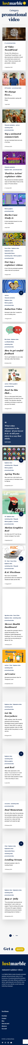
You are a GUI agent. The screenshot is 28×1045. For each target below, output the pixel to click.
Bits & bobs (7, 339)
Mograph (16, 465)
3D (5, 516)
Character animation (10, 125)
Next (17, 935)
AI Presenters (8, 88)
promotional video (11, 43)
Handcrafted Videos (10, 253)
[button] (24, 3)
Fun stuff (4, 1028)
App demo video (9, 615)
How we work (5, 1023)
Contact (4, 1018)
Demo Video (8, 248)
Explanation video (9, 250)
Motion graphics (9, 208)
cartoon (18, 125)
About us (4, 1026)
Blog (3, 1021)
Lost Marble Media (9, 341)
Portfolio (16, 521)
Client (8, 561)
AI (5, 43)
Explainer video (8, 169)
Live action (7, 803)
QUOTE (20, 949)
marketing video (9, 127)
